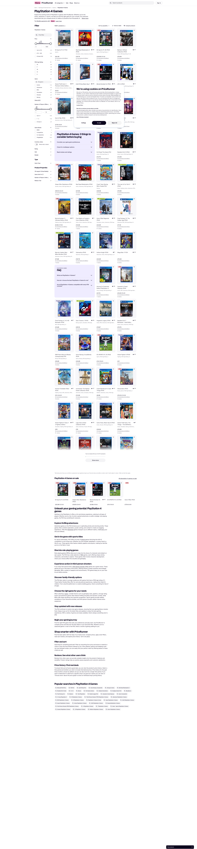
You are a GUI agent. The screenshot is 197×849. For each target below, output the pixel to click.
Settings (83, 123)
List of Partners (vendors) (82, 117)
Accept (99, 123)
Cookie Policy (79, 105)
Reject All (114, 123)
